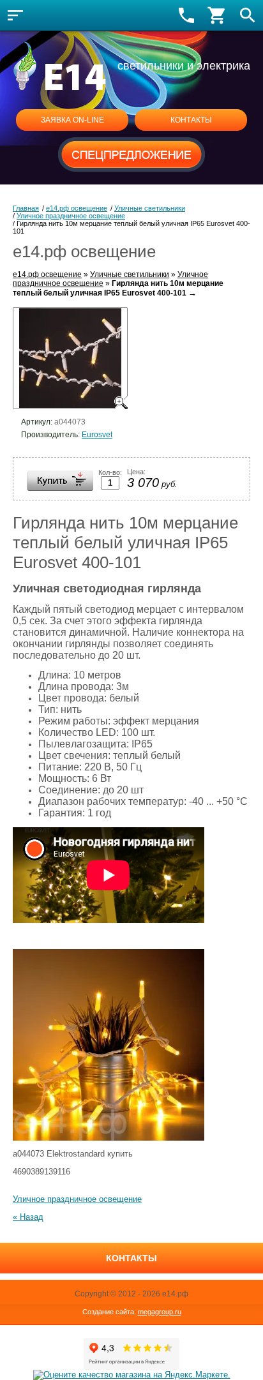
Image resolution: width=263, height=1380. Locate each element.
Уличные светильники (129, 274)
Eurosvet (97, 434)
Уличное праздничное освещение (77, 1199)
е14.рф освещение (47, 274)
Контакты (191, 120)
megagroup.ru (159, 1312)
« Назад (28, 1217)
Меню (15, 15)
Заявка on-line (72, 120)
